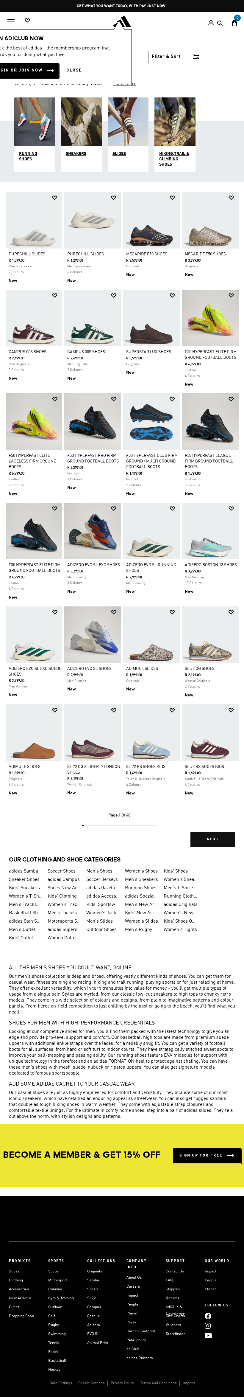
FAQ (169, 1280)
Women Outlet (62, 938)
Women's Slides (141, 921)
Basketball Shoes (26, 913)
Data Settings (60, 1383)
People (132, 1304)
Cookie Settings (91, 1383)
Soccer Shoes (62, 871)
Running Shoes (141, 888)
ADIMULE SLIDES (142, 669)
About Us (134, 1278)
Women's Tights (180, 929)
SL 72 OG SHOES (200, 669)
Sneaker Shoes (24, 879)
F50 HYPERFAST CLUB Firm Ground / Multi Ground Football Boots (152, 461)
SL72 (91, 1298)
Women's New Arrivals (181, 913)
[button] (55, 198)
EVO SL (93, 1334)
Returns (172, 1298)
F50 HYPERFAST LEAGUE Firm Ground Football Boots (209, 461)
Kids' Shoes (176, 871)
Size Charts (175, 1316)
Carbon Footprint (140, 1331)
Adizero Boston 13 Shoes (211, 565)
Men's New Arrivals (142, 904)
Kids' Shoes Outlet (181, 921)
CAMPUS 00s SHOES (27, 352)
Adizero (93, 1325)
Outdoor (55, 1307)
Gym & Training (61, 1298)
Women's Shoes (141, 871)
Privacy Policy (122, 1383)
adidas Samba (23, 871)
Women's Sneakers (181, 879)
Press (131, 1322)
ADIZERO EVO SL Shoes (89, 669)
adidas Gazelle (101, 888)
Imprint (189, 1383)
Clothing (16, 1280)
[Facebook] (208, 1316)
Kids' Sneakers (24, 888)
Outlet (14, 1307)
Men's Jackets (62, 913)
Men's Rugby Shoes (142, 929)
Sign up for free (201, 1155)
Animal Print (97, 1343)
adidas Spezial (140, 896)
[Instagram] (208, 1326)
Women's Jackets (103, 913)
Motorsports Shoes (65, 921)
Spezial (93, 1289)
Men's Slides (99, 921)
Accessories (19, 1289)
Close (74, 70)
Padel (53, 1352)
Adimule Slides (24, 767)
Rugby (53, 1325)
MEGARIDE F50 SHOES (146, 254)
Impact (132, 1295)
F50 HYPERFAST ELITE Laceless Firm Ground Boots (32, 461)
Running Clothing (181, 896)
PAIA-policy (136, 1340)
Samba (93, 1280)
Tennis (53, 1343)
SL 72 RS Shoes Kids (145, 767)
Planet (131, 1313)
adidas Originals (181, 904)
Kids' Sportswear (103, 904)
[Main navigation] (11, 21)
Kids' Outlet (21, 938)
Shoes (14, 1271)
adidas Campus (64, 879)
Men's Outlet (22, 929)
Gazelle (93, 1316)
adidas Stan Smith (26, 921)
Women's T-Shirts (26, 896)
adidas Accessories (103, 896)
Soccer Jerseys (102, 879)
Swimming (57, 1334)
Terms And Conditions (158, 1383)
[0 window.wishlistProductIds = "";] (27, 20)
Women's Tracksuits (65, 904)
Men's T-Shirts (179, 888)
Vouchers (173, 1325)
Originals (94, 1271)
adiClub (132, 1349)
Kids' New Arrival (142, 913)
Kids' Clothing (62, 896)
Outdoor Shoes (101, 929)
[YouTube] (208, 1335)
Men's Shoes (99, 871)
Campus (94, 1307)
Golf (51, 1316)
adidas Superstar (65, 929)
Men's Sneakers (141, 879)
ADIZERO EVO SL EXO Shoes (93, 565)
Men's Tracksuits (26, 904)
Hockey (54, 1370)
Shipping (173, 1289)
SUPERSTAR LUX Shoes (148, 352)
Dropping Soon (21, 1316)
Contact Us (175, 1271)
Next (213, 839)
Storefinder (175, 1334)
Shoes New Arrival (65, 888)
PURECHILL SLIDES (27, 254)
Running (55, 1289)
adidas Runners (139, 1358)
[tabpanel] (122, 523)
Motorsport (57, 1280)
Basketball (57, 1361)
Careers (133, 1287)
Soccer (54, 1271)
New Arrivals (20, 1298)
